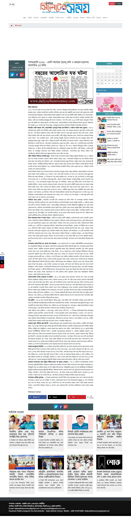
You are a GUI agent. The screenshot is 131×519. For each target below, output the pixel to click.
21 (113, 80)
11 (101, 77)
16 (120, 77)
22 (116, 80)
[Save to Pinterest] (2, 266)
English (112, 4)
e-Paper (118, 4)
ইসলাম (99, 17)
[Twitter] (12, 75)
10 (98, 77)
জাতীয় (30, 17)
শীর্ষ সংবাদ (18, 25)
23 (120, 80)
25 (101, 83)
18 (101, 80)
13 (109, 77)
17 (98, 80)
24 (98, 83)
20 (109, 80)
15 (116, 77)
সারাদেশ (36, 17)
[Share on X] (2, 262)
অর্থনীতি (69, 17)
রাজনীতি (51, 17)
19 (105, 80)
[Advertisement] (65, 45)
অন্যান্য (105, 17)
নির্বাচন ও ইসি (90, 17)
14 (113, 77)
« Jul (98, 94)
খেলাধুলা (75, 17)
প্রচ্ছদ (24, 17)
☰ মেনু (11, 4)
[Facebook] (17, 75)
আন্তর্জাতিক (43, 17)
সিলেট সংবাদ (59, 17)
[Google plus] (22, 75)
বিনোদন (82, 17)
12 (105, 77)
